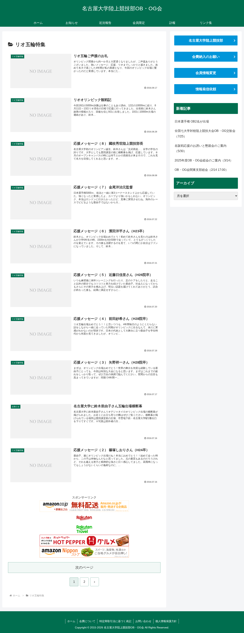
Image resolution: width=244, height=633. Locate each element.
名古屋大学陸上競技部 (206, 40)
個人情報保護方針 (166, 621)
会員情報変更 (206, 73)
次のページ (84, 567)
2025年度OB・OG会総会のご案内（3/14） (204, 160)
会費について (87, 621)
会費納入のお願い (206, 57)
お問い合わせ (143, 621)
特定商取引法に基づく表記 (115, 621)
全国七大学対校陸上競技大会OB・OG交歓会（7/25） (205, 133)
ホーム (71, 621)
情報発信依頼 (206, 89)
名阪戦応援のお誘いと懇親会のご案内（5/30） (200, 148)
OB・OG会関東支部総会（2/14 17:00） (201, 169)
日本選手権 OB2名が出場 (192, 121)
